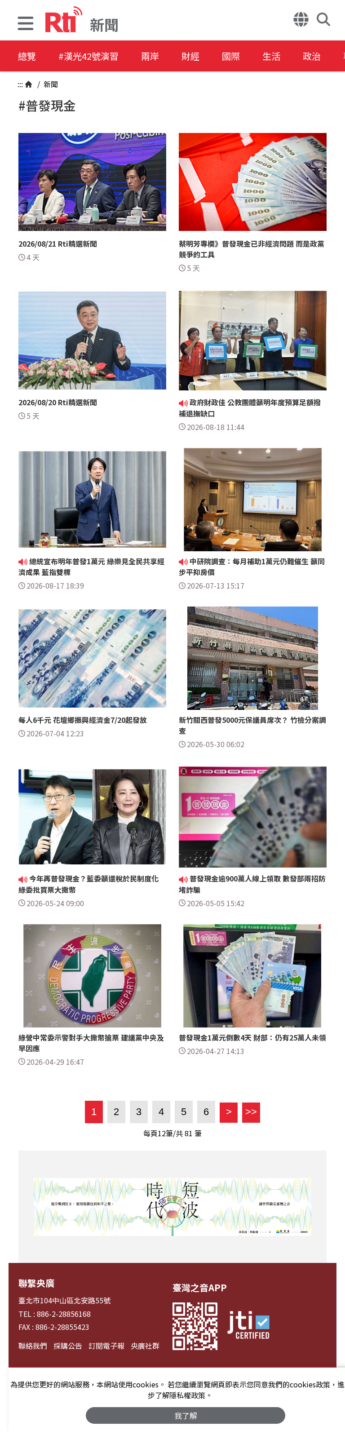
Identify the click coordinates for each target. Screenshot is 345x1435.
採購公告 (67, 1345)
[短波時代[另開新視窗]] (172, 1207)
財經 (190, 55)
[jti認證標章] (248, 1326)
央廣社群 (145, 1345)
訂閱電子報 (106, 1345)
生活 (271, 55)
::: (20, 84)
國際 (231, 55)
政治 (312, 55)
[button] (26, 24)
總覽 (27, 55)
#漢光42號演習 (88, 55)
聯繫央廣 (36, 1282)
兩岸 (150, 55)
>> (249, 1111)
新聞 (50, 84)
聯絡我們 (32, 1345)
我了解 (185, 1415)
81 (189, 1133)
